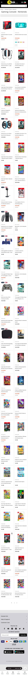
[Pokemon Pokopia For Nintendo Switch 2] (7, 101)
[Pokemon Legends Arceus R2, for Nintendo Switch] (7, 472)
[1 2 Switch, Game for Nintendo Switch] (21, 241)
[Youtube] (8, 629)
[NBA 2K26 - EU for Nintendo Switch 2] (21, 264)
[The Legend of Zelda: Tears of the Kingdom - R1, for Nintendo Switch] (7, 264)
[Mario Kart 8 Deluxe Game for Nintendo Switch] (21, 584)
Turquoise (16, 42)
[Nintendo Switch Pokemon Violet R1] (21, 404)
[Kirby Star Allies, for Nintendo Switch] (21, 311)
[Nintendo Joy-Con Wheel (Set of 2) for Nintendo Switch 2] (7, 124)
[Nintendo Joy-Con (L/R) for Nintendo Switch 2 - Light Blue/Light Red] (7, 54)
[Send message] (25, 6)
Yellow (21, 42)
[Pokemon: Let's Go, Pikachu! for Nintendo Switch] (21, 450)
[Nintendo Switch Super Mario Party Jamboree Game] (7, 311)
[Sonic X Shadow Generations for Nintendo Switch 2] (21, 560)
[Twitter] (20, 629)
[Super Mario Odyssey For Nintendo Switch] (7, 560)
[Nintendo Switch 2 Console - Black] (7, 25)
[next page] (17, 603)
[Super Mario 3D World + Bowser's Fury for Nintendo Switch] (7, 357)
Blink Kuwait (11, 661)
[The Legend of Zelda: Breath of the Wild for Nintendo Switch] (21, 334)
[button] (10, 668)
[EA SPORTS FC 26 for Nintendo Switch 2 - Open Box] (7, 538)
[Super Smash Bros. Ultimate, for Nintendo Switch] (21, 427)
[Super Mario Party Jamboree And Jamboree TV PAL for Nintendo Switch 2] (7, 78)
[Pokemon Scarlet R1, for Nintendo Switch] (7, 380)
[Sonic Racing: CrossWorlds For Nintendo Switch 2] (21, 78)
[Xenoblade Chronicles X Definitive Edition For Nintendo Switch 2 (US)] (21, 54)
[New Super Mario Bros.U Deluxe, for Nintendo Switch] (7, 494)
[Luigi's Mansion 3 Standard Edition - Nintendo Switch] (21, 494)
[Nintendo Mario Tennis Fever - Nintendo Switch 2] (21, 147)
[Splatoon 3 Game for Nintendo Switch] (7, 450)
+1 (16, 45)
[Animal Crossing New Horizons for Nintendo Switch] (7, 516)
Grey (18, 42)
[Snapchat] (23, 629)
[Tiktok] (12, 629)
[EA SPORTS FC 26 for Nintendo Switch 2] (7, 427)
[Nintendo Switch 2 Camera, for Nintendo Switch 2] (7, 192)
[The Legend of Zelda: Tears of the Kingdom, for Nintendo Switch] (21, 288)
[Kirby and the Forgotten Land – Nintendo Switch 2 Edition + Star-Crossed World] (21, 169)
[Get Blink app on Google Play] (19, 652)
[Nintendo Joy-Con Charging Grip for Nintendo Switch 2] (7, 217)
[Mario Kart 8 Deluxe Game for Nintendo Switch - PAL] (7, 584)
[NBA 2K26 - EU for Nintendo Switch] (21, 217)
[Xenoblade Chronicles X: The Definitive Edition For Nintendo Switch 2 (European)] (21, 124)
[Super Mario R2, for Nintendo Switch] (21, 516)
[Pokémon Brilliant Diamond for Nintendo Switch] (21, 380)
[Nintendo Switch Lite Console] (21, 25)
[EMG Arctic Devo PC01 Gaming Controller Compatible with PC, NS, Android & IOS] (7, 288)
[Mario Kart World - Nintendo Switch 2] (7, 169)
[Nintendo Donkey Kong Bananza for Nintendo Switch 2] (21, 101)
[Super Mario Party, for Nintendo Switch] (21, 538)
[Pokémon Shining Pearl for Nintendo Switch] (21, 357)
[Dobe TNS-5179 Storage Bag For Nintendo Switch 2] (7, 334)
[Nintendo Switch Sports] (21, 472)
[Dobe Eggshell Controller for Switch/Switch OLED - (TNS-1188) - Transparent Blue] (7, 241)
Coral (23, 42)
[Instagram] (16, 629)
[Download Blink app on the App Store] (9, 652)
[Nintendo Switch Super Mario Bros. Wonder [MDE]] (7, 404)
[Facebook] (4, 629)
